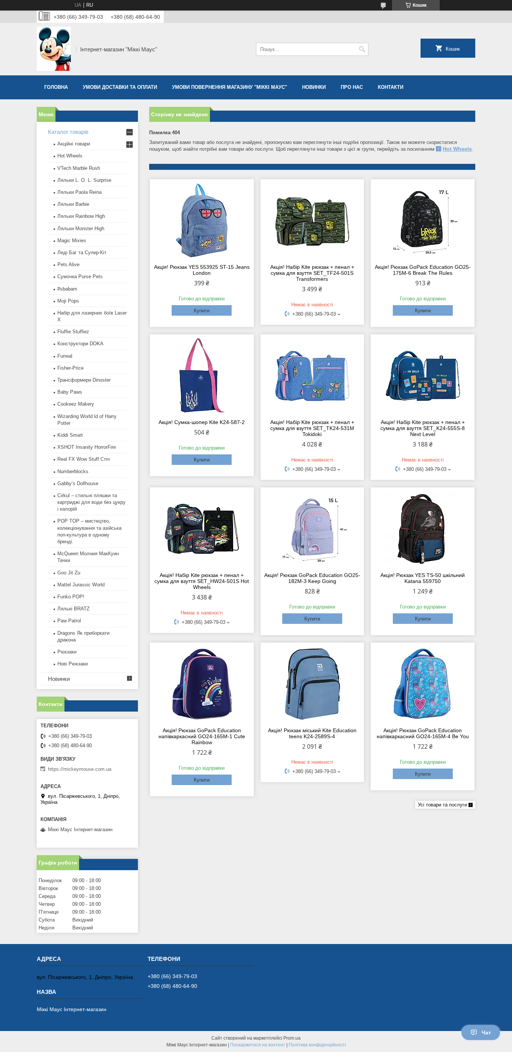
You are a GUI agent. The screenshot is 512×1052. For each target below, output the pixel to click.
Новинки (314, 87)
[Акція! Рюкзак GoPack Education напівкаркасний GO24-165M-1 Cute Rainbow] (202, 683)
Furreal (64, 356)
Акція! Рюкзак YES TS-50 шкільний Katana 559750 (422, 578)
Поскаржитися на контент (257, 1045)
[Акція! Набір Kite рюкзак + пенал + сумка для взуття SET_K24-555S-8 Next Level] (422, 375)
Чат (486, 1033)
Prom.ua (292, 1038)
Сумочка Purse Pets (80, 276)
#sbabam (67, 289)
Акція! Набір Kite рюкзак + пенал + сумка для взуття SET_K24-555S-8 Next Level (422, 428)
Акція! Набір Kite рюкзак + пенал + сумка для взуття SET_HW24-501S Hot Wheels (201, 581)
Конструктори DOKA (80, 343)
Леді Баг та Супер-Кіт (81, 252)
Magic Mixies (71, 240)
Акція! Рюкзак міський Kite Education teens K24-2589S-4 (312, 733)
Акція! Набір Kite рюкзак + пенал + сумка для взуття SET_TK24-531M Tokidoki (312, 428)
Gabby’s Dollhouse (77, 483)
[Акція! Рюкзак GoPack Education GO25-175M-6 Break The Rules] (422, 220)
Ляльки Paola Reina (79, 192)
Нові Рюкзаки (72, 664)
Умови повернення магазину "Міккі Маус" (229, 87)
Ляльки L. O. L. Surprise (84, 180)
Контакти (390, 87)
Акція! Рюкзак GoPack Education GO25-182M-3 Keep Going (312, 578)
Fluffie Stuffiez (73, 331)
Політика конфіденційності (317, 1045)
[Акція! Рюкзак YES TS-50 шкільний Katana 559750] (422, 528)
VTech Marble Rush (78, 168)
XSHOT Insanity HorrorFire (86, 447)
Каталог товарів (68, 132)
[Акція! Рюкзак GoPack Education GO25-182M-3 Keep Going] (312, 528)
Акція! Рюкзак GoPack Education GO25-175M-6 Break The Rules (423, 270)
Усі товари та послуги (442, 805)
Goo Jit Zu (68, 572)
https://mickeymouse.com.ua (79, 769)
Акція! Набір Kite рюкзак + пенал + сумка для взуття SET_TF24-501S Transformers (312, 273)
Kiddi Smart (70, 435)
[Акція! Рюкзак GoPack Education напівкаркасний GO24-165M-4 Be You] (422, 683)
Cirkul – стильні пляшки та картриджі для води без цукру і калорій (91, 502)
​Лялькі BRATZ (73, 608)
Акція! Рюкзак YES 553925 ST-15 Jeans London (202, 270)
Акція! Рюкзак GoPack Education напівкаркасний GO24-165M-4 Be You (423, 733)
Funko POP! (70, 596)
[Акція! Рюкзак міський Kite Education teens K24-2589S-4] (312, 683)
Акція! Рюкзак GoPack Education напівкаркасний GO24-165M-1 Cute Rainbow (202, 736)
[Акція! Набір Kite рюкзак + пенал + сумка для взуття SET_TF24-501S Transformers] (312, 220)
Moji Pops (68, 301)
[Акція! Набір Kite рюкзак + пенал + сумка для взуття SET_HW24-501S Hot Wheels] (202, 528)
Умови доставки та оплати (120, 87)
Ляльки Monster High (80, 228)
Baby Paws (69, 392)
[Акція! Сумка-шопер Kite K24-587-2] (202, 375)
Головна (56, 87)
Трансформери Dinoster (84, 380)
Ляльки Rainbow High (81, 216)
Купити (202, 310)
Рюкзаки (66, 652)
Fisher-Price (70, 368)
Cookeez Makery (75, 404)
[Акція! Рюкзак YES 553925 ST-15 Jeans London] (202, 220)
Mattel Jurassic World (81, 584)
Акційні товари (73, 144)
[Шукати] (361, 49)
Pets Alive (68, 264)
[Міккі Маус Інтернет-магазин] (54, 49)
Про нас (352, 87)
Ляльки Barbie (73, 204)
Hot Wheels (457, 149)
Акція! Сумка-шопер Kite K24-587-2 (202, 422)
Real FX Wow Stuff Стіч (83, 459)
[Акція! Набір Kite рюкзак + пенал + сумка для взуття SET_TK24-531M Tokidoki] (312, 375)
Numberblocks (72, 471)
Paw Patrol (69, 620)
